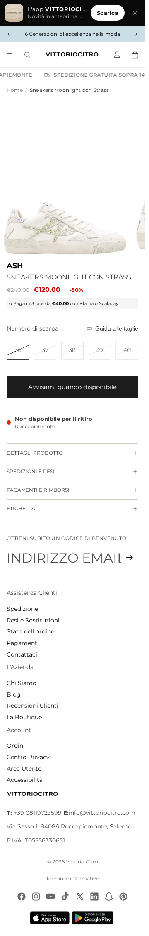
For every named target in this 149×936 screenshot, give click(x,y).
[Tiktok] (65, 896)
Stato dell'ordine (30, 631)
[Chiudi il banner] (135, 13)
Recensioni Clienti (32, 705)
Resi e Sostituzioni (33, 620)
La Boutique (24, 717)
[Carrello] (135, 55)
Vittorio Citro (82, 862)
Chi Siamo (21, 683)
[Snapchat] (109, 896)
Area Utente (24, 768)
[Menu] (9, 54)
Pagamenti (23, 643)
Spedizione (22, 608)
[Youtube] (50, 896)
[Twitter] (80, 896)
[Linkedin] (94, 896)
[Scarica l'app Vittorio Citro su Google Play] (94, 917)
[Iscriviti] (129, 557)
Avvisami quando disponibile (72, 387)
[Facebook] (21, 896)
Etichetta (21, 508)
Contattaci (22, 654)
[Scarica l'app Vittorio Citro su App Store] (50, 917)
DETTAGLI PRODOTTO (35, 453)
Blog (14, 694)
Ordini (16, 745)
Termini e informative (72, 878)
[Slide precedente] (9, 34)
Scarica (107, 12)
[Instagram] (36, 896)
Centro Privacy (28, 757)
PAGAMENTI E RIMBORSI (38, 490)
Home (15, 90)
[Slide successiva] (136, 34)
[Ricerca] (27, 55)
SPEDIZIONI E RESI (31, 471)
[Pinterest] (123, 896)
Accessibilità (25, 780)
